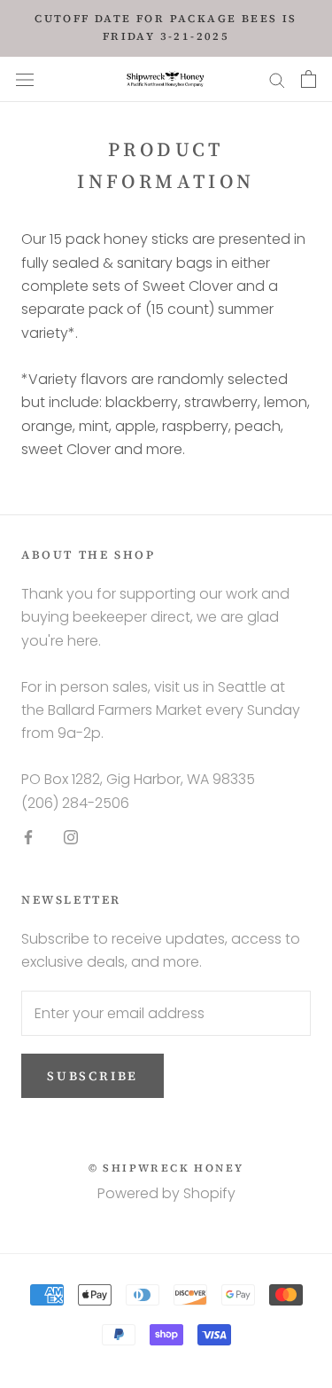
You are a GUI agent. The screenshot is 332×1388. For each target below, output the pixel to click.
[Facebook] (28, 836)
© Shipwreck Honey (166, 1168)
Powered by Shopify (166, 1193)
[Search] (277, 79)
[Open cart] (308, 79)
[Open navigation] (25, 79)
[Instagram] (71, 836)
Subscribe (92, 1076)
